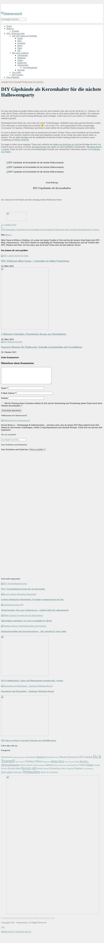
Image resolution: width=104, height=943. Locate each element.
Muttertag (21, 58)
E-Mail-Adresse (8, 393)
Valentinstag (22, 55)
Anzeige (4, 82)
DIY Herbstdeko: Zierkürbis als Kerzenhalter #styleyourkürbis (27, 229)
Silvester (21, 70)
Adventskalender (30, 67)
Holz (19, 41)
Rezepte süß (28, 768)
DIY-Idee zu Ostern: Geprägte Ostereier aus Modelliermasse (28, 740)
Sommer (78, 768)
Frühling (29, 761)
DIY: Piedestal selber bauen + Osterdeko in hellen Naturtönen (35, 261)
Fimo (19, 48)
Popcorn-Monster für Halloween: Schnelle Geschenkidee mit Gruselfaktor (41, 347)
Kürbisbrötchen (39, 147)
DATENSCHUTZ (23, 932)
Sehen (63, 768)
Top (2, 927)
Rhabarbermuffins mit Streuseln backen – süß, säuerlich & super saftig (33, 631)
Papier (20, 38)
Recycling (4, 768)
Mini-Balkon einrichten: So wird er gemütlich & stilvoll (26, 621)
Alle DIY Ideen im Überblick (24, 36)
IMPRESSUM (7, 932)
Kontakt (15, 31)
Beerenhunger (50, 757)
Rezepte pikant (14, 768)
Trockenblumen (88, 768)
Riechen (40, 768)
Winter (43, 772)
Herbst (54, 761)
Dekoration (73, 757)
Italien (77, 761)
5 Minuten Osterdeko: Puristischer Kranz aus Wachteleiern (33, 334)
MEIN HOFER (22, 140)
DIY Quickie (17, 75)
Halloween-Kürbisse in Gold (66, 144)
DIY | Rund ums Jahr (15, 33)
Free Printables (12, 77)
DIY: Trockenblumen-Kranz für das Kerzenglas (23, 589)
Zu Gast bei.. (38, 82)
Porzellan (21, 43)
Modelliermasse (39, 765)
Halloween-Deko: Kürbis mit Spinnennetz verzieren (77, 229)
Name (4, 388)
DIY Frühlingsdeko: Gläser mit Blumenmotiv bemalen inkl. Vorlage (32, 680)
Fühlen (38, 761)
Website (4, 398)
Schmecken (54, 768)
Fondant (21, 761)
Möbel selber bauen (60, 765)
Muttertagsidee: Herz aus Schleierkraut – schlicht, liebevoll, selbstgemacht (35, 610)
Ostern (20, 60)
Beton (19, 45)
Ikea (66, 761)
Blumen (63, 756)
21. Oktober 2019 (8, 225)
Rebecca (10, 28)
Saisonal (46, 768)
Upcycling (16, 72)
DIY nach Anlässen (20, 53)
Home (9, 26)
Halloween (22, 62)
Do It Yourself (15, 82)
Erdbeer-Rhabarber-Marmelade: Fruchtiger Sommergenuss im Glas (32, 599)
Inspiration (71, 761)
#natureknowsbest (18, 757)
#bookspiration (6, 757)
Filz (19, 50)
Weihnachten (22, 65)
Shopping (70, 768)
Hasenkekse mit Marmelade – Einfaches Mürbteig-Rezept (27, 691)
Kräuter (23, 765)
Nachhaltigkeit (72, 765)
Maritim (30, 765)
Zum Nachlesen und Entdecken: (15, 449)
